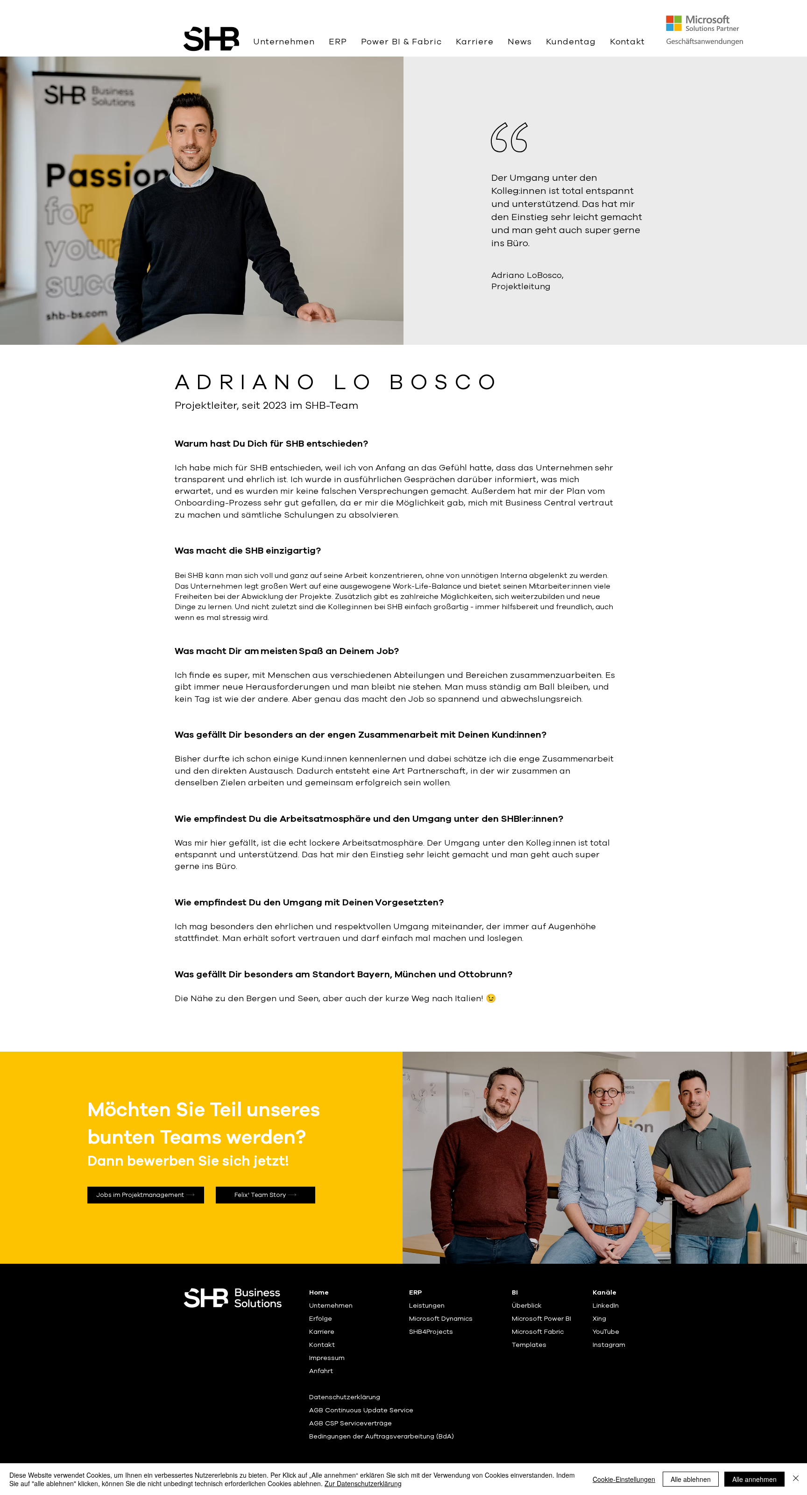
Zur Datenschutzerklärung (363, 1483)
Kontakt (322, 1344)
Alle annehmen (754, 1479)
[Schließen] (795, 1479)
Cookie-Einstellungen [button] (624, 1479)
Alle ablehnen (691, 1479)
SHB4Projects (431, 1331)
